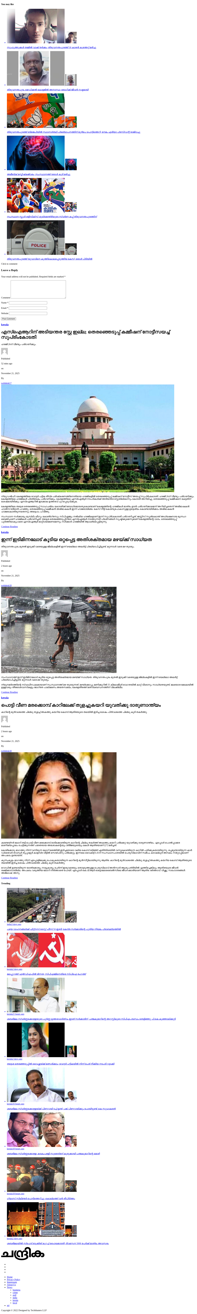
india (15, 1297)
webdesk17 (6, 383)
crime (15, 1292)
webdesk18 (6, 585)
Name (4, 302)
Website (4, 313)
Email (4, 308)
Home (10, 1277)
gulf (14, 1295)
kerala (15, 1300)
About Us (11, 1284)
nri (8, 1305)
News (9, 1287)
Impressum (12, 1282)
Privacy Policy (13, 1279)
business (16, 1290)
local (15, 1303)
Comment (5, 297)
